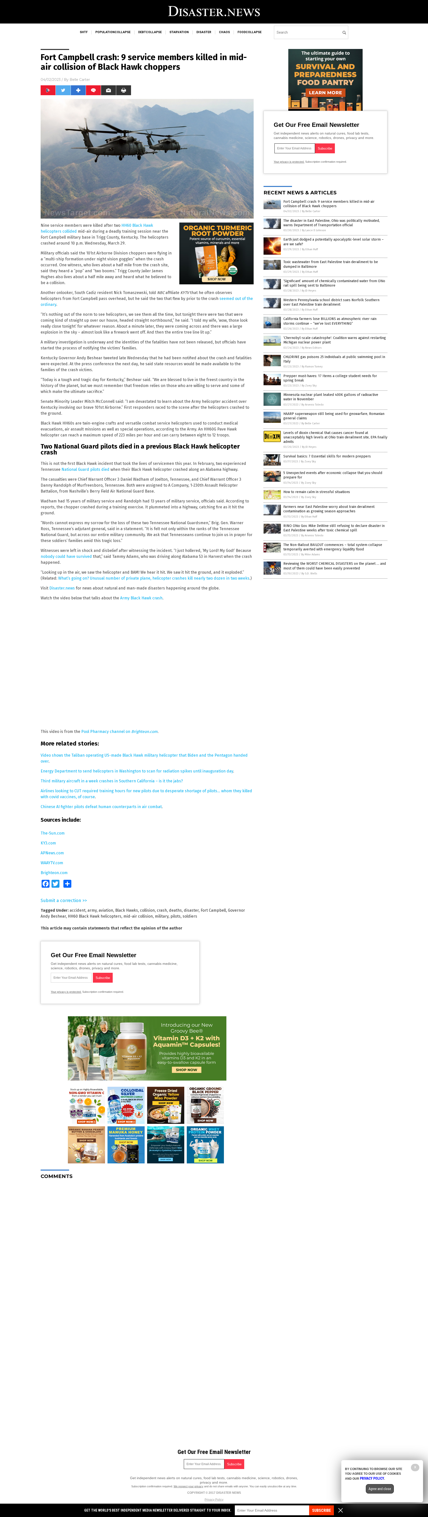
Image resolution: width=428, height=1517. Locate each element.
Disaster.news (62, 588)
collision (147, 910)
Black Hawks (126, 910)
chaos (224, 32)
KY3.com (48, 843)
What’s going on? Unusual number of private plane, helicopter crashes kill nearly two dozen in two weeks (153, 578)
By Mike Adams (310, 554)
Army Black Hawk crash (141, 598)
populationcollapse (113, 32)
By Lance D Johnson (314, 230)
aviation (106, 910)
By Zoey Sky (309, 385)
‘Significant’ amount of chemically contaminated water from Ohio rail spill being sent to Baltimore (334, 283)
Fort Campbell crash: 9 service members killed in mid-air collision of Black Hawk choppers (328, 204)
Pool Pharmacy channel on (119, 731)
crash (162, 910)
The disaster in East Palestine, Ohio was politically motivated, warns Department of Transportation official (331, 223)
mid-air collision (138, 916)
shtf (84, 32)
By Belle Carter (311, 211)
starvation (179, 32)
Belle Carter (80, 79)
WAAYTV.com (52, 862)
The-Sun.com (53, 833)
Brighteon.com (54, 872)
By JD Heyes (309, 290)
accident (77, 910)
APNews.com (52, 853)
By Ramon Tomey (312, 366)
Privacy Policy (214, 1499)
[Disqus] (147, 1245)
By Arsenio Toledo (312, 404)
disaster (203, 32)
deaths (175, 910)
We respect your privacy (188, 1486)
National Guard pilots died (85, 469)
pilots (175, 916)
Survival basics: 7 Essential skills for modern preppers (327, 456)
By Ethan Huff (310, 249)
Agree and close (380, 1489)
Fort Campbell (213, 910)
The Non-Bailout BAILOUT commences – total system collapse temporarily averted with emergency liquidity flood (332, 547)
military (161, 916)
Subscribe (321, 1510)
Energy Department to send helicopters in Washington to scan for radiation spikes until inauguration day (137, 771)
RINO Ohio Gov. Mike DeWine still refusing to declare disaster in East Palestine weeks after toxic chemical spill (334, 528)
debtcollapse (150, 32)
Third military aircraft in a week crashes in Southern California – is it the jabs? (112, 781)
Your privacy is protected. (66, 991)
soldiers (190, 916)
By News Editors (311, 347)
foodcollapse (250, 32)
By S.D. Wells (309, 573)
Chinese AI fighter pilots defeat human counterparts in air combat (101, 806)
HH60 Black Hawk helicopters (94, 916)
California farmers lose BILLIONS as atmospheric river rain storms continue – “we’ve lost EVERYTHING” (329, 321)
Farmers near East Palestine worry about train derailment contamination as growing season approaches (328, 509)
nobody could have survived (66, 556)
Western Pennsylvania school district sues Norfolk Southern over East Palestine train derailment (331, 302)
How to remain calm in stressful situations (316, 492)
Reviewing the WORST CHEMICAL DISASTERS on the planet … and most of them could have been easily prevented (334, 566)
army (92, 910)
